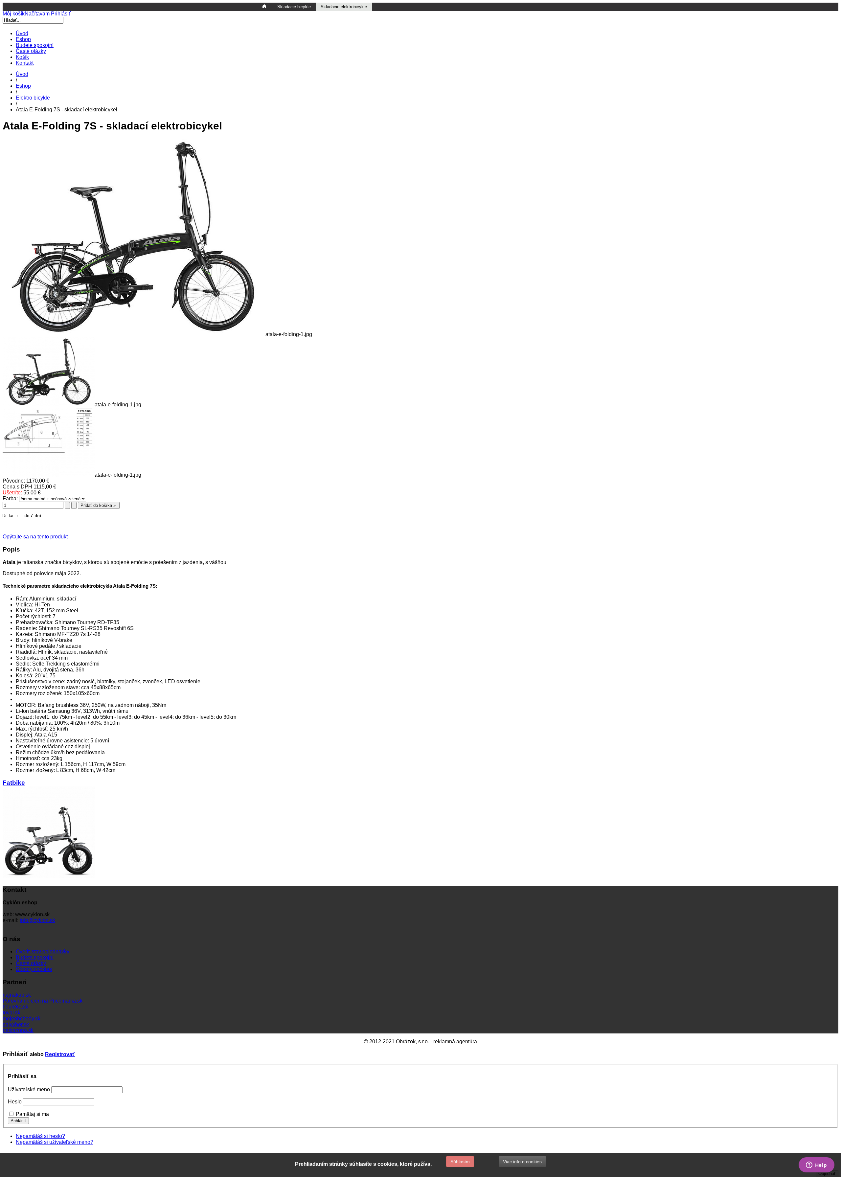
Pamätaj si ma (32, 1114)
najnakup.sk (17, 995)
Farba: (10, 498)
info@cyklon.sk (37, 920)
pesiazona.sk (18, 1030)
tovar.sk (11, 1012)
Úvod (22, 74)
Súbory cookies (34, 969)
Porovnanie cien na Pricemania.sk (42, 1001)
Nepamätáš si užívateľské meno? (54, 1142)
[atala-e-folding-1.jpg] (134, 334)
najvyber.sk (16, 1024)
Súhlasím (460, 1161)
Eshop (23, 86)
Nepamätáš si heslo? (40, 1136)
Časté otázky (31, 963)
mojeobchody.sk (21, 1018)
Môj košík (26, 13)
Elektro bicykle (33, 98)
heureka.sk (15, 1006)
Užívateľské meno (29, 1089)
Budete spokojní (35, 957)
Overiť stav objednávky (42, 951)
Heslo (15, 1101)
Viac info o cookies (522, 1161)
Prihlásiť (61, 13)
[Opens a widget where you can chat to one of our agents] (816, 1165)
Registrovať (60, 1054)
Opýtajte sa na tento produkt (35, 536)
